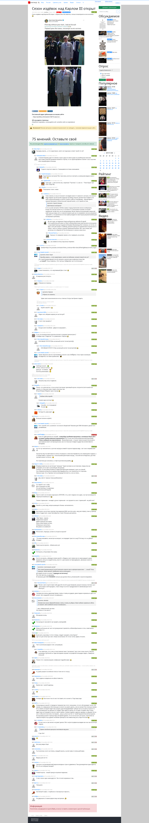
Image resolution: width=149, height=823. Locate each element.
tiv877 (35, 703)
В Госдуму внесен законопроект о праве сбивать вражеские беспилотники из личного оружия (108, 196)
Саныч (42, 289)
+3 (94, 239)
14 (112, 163)
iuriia (35, 503)
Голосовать (102, 80)
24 (100, 168)
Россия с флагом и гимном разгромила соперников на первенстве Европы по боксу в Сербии (112, 204)
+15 (94, 464)
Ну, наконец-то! (112, 108)
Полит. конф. (39, 815)
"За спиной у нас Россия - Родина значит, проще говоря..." (113, 210)
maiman (36, 762)
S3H (35, 543)
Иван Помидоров (38, 642)
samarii (36, 736)
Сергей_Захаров (46, 174)
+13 (94, 274)
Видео (72, 2)
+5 (94, 219)
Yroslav (42, 305)
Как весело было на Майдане (113, 93)
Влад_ (35, 492)
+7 (94, 233)
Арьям (36, 770)
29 (115, 168)
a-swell (36, 689)
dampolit (42, 167)
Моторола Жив (41, 155)
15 (115, 163)
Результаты (110, 80)
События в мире (66, 12)
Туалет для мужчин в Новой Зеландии (113, 139)
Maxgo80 (36, 385)
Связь (45, 815)
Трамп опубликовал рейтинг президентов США (112, 41)
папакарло (37, 669)
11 (103, 163)
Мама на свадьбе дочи (113, 123)
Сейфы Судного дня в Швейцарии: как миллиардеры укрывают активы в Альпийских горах (109, 34)
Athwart (36, 516)
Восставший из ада (43, 339)
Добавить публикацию (109, 7)
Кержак (40, 281)
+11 (94, 187)
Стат (32, 815)
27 (109, 168)
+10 (94, 252)
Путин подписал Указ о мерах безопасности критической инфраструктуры (112, 22)
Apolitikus (46, 12)
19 (106, 165)
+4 (94, 305)
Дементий (47, 180)
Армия (66, 2)
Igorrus (36, 783)
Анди (39, 268)
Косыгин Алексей (51, 239)
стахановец (41, 727)
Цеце (35, 509)
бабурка (36, 332)
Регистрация (98, 1)
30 (118, 168)
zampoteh (40, 325)
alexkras (46, 193)
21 (112, 165)
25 (103, 168)
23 (118, 165)
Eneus (35, 416)
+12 (94, 289)
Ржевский (37, 613)
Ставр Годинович (38, 776)
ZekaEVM (36, 556)
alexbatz (36, 591)
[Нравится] (92, 12)
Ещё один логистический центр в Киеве (112, 251)
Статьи (78, 2)
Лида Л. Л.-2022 (38, 464)
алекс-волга (37, 364)
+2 (94, 180)
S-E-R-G (42, 245)
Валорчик (37, 549)
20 (109, 165)
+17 (94, 155)
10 (100, 163)
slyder (35, 657)
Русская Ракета (53, 233)
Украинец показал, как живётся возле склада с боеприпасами (112, 221)
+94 (94, 12)
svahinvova (37, 742)
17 (100, 165)
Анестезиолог (38, 482)
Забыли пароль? (108, 1)
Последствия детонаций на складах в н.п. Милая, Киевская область (113, 256)
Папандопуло (37, 529)
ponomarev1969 (42, 312)
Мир (42, 2)
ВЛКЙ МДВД (41, 434)
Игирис (36, 696)
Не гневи (40, 319)
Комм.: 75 (59, 12)
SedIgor (36, 796)
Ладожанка (37, 676)
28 (112, 168)
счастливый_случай (43, 252)
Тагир (35, 683)
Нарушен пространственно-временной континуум (112, 89)
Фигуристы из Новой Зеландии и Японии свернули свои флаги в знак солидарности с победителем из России (109, 189)
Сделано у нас (57, 2)
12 (106, 163)
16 (118, 163)
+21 (94, 149)
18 (103, 165)
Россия (48, 2)
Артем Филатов (38, 274)
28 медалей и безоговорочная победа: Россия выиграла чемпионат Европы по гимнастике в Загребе (113, 180)
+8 (94, 529)
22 (115, 165)
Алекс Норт (37, 149)
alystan (40, 394)
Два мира (114, 52)
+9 (94, 503)
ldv (35, 755)
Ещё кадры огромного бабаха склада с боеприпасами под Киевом (113, 236)
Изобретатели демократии (113, 59)
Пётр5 (43, 187)
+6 (94, 352)
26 (106, 168)
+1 (94, 245)
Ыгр (35, 633)
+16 (94, 281)
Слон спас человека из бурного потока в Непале (112, 271)
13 (109, 163)
